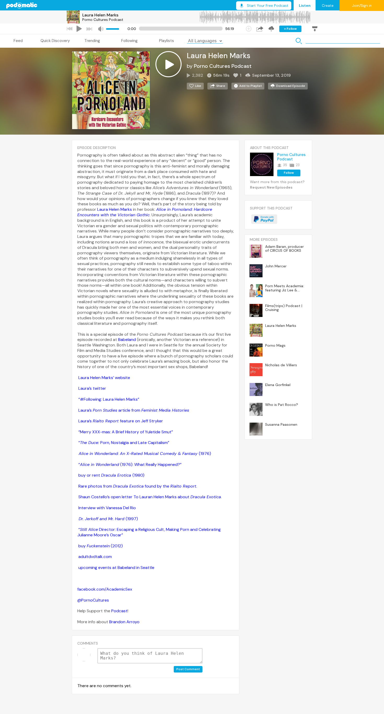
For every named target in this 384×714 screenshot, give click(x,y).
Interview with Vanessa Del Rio (107, 508)
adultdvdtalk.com (95, 556)
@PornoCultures (93, 600)
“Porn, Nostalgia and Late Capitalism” (123, 442)
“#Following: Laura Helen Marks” (108, 399)
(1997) (108, 518)
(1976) (145, 453)
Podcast (119, 611)
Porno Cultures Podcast (102, 19)
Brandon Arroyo (124, 622)
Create (328, 5)
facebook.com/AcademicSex (104, 589)
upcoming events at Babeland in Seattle (116, 567)
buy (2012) (100, 546)
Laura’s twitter (92, 388)
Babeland (127, 339)
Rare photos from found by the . (137, 486)
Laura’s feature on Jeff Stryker (120, 421)
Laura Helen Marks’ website (104, 377)
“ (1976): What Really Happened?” (130, 464)
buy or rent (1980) (111, 475)
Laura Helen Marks (100, 15)
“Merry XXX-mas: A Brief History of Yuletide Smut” (125, 432)
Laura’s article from (133, 410)
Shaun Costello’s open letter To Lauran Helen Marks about (149, 497)
